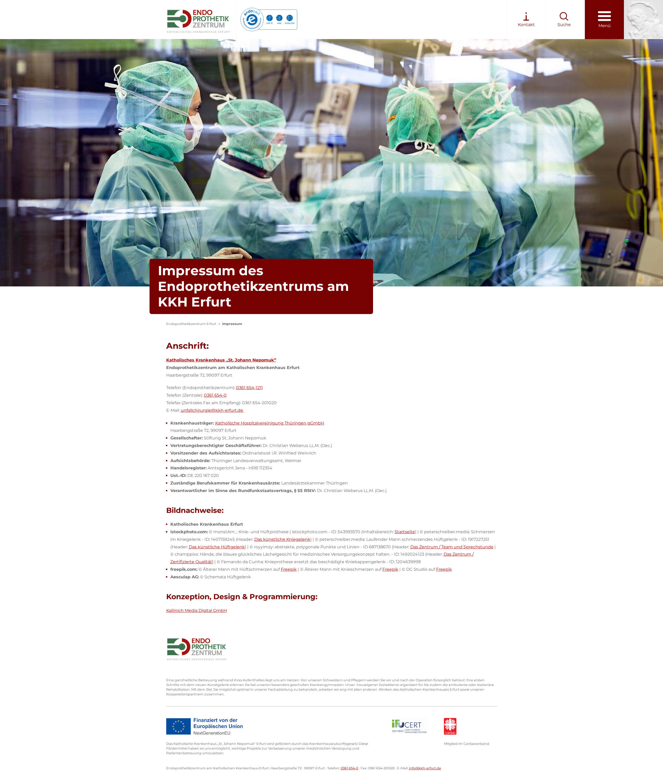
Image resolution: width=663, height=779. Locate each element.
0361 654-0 (215, 395)
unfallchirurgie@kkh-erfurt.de (212, 410)
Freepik (289, 569)
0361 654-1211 (249, 387)
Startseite (405, 531)
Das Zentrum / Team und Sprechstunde (451, 546)
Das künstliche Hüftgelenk (217, 546)
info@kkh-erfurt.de (425, 768)
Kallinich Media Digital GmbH (196, 610)
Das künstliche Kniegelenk (282, 539)
